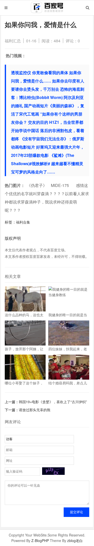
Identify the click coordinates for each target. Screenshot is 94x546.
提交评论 (76, 512)
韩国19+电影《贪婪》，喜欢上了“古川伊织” (53, 401)
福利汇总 (13, 41)
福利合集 (23, 222)
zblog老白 (75, 540)
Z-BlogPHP (40, 540)
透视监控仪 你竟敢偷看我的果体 (39, 72)
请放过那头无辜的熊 (34, 409)
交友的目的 (38, 122)
